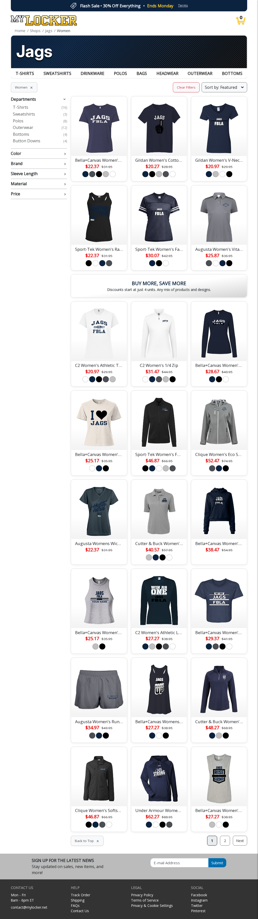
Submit (217, 862)
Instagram (199, 900)
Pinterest (198, 910)
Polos (120, 73)
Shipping (77, 900)
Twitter (197, 905)
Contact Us (80, 910)
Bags (142, 73)
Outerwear (200, 73)
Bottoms (232, 73)
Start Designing (99, 146)
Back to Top (87, 841)
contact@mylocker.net (29, 907)
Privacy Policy (142, 895)
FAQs (75, 905)
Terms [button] (183, 5)
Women (24, 87)
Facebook (199, 895)
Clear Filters (186, 87)
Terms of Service (145, 900)
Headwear (167, 73)
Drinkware (92, 73)
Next (240, 840)
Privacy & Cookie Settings (152, 905)
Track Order (80, 895)
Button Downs (40, 141)
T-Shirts (25, 73)
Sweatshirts (57, 73)
